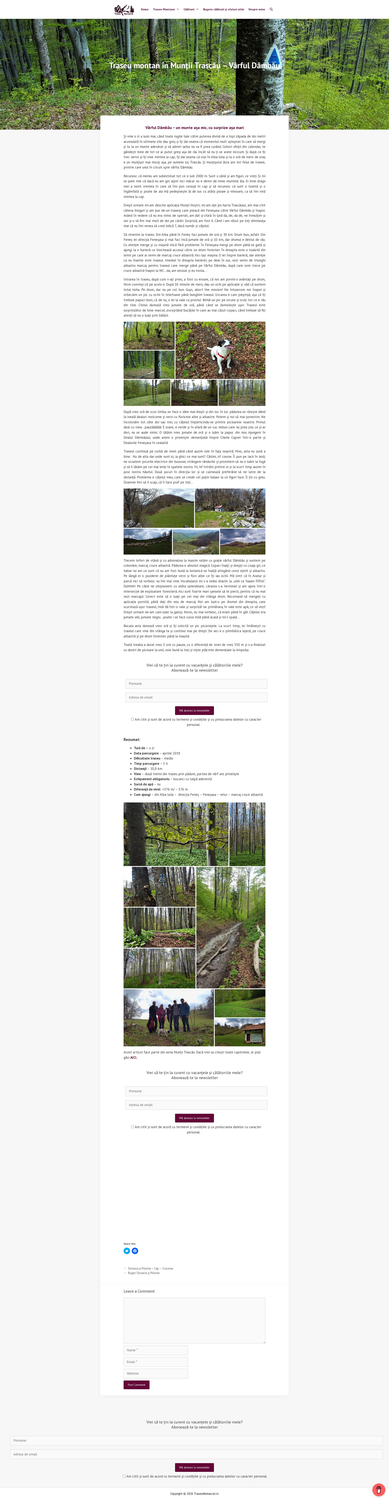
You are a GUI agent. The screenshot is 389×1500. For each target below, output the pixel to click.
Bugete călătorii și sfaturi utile (223, 9)
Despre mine (257, 9)
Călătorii (189, 9)
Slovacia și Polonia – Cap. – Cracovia (150, 1268)
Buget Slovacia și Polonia (143, 1273)
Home (145, 9)
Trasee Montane (164, 9)
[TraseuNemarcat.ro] (125, 9)
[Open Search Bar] (271, 9)
